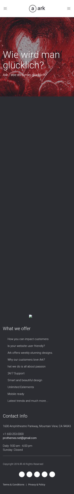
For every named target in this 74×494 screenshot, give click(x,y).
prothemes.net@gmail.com (20, 438)
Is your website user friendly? (26, 346)
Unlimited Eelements (21, 387)
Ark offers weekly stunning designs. (30, 352)
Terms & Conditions (13, 484)
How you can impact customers (28, 339)
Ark (5, 75)
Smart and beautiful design (25, 380)
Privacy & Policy (36, 484)
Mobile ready (16, 394)
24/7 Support (16, 373)
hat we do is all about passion (27, 366)
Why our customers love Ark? (26, 359)
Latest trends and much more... (28, 401)
